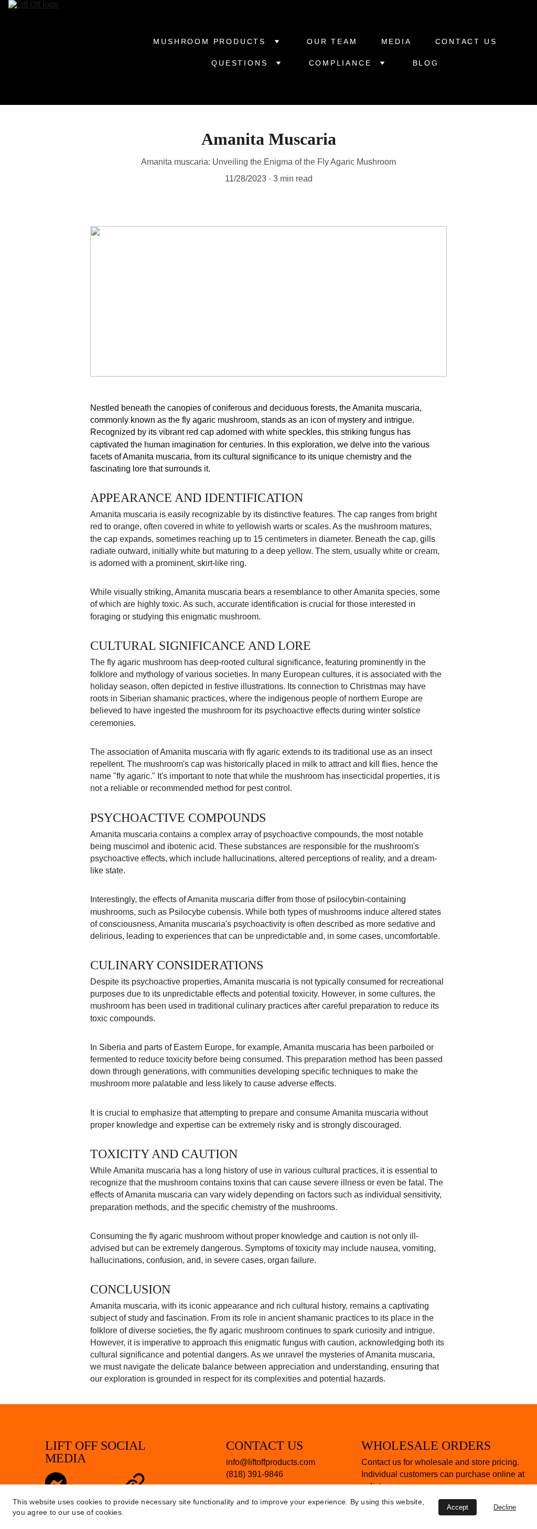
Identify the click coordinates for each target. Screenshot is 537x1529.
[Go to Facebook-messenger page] (56, 1483)
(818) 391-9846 (254, 1474)
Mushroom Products (209, 41)
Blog (426, 63)
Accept (457, 1507)
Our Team (332, 41)
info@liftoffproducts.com (270, 1462)
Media (396, 41)
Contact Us (466, 41)
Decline (504, 1507)
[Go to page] (134, 1483)
